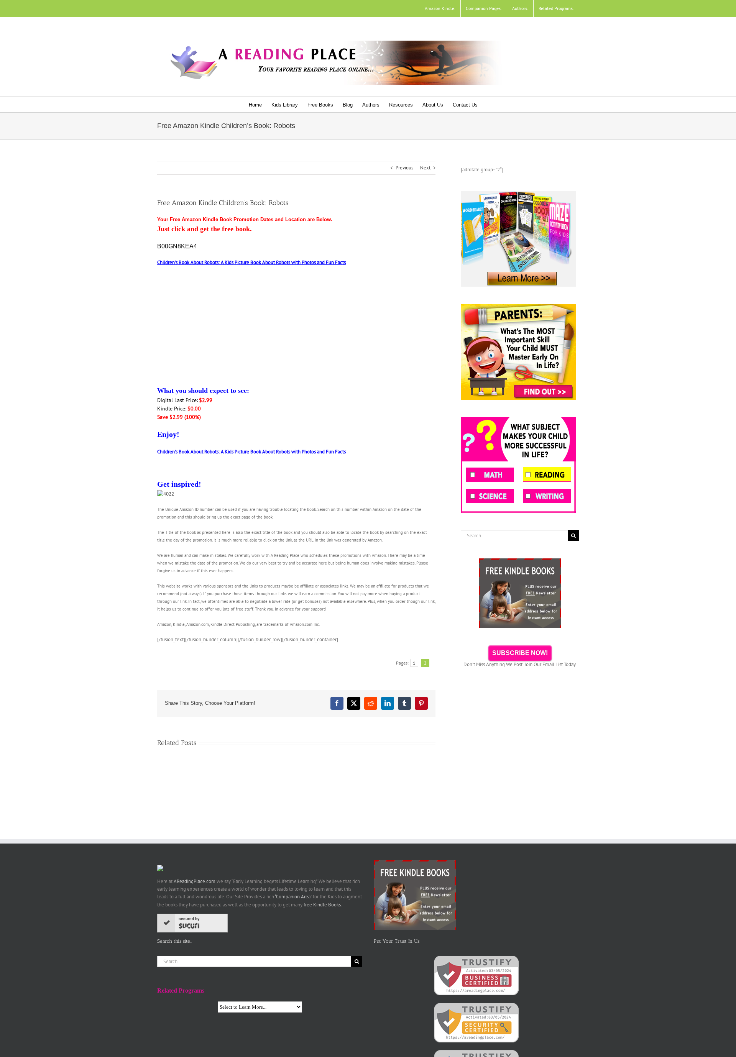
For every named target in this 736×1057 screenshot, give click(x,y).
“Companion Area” (293, 896)
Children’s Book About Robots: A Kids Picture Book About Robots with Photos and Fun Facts (251, 262)
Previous (404, 167)
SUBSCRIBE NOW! (520, 653)
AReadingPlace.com (194, 881)
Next (425, 167)
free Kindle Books (322, 904)
